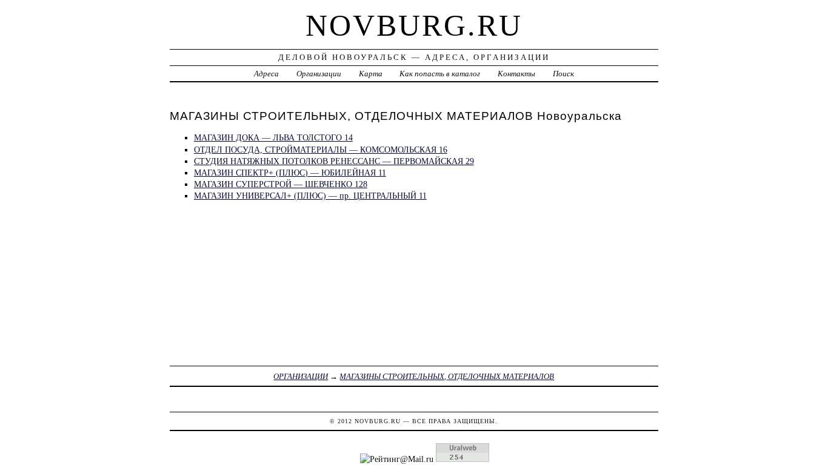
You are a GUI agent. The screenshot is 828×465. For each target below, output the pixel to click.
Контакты (516, 73)
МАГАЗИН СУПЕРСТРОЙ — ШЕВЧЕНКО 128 (280, 184)
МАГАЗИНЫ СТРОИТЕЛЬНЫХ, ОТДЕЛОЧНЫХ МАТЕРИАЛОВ (446, 376)
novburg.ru (414, 25)
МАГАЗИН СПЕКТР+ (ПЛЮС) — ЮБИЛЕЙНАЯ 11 (290, 172)
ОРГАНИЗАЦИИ (300, 376)
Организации (318, 73)
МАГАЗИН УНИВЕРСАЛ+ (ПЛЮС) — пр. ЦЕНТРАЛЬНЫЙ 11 (310, 195)
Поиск (563, 73)
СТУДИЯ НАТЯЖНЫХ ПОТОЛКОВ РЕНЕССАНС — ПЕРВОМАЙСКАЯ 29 (334, 161)
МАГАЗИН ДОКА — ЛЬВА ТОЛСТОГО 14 (273, 137)
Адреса (266, 73)
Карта (370, 73)
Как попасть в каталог (439, 73)
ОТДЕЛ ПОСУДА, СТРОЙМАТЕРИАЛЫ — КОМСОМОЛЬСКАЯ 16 (320, 149)
